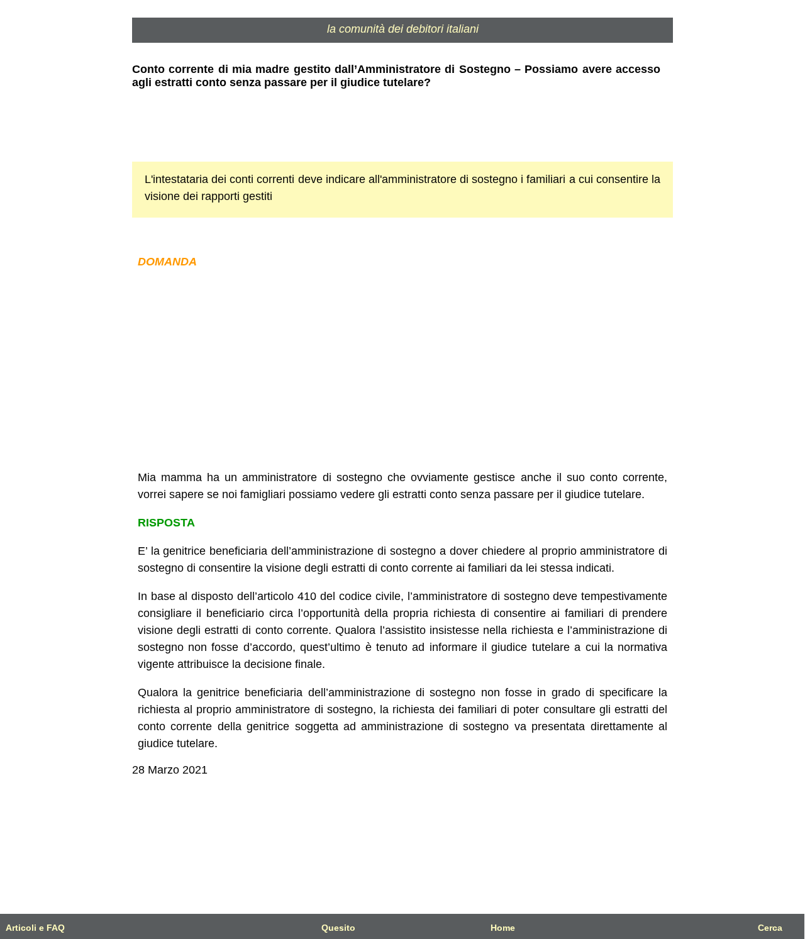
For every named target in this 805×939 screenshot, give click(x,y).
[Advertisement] (402, 370)
